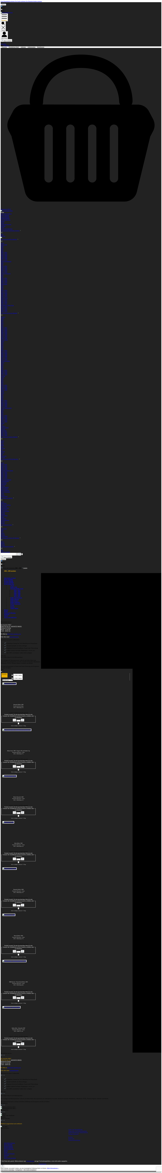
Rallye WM (13, 587)
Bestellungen (40, 47)
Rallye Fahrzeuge (15, 604)
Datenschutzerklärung (74, 1140)
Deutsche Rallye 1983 (18, 706)
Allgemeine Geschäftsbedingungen (77, 1131)
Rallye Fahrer (14, 601)
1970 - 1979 (17, 596)
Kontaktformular (14, 637)
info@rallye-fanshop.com (14, 634)
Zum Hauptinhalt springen (8, 1)
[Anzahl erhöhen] (22, 720)
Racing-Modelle (8, 581)
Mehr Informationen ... (53, 1168)
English (3, 11)
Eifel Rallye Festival (9, 578)
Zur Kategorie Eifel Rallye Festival (10, 230)
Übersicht (4, 47)
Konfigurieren (19, 1170)
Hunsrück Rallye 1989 (18, 891)
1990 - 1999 (17, 593)
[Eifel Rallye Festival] (1, 237)
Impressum (71, 1138)
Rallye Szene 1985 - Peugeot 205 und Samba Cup (18, 752)
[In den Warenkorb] (18, 723)
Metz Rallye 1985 (18, 845)
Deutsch (3, 8)
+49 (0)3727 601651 (16, 626)
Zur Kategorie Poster (6, 525)
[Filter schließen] (1, 671)
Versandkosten (30, 1161)
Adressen (23, 47)
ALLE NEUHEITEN (10, 617)
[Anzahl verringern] (14, 720)
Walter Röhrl (14, 608)
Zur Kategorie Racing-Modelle (9, 313)
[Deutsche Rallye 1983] (9, 683)
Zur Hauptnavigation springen (34, 1)
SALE (12, 585)
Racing (12, 607)
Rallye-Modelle (8, 579)
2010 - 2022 (17, 590)
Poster (6, 611)
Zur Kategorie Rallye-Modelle (9, 239)
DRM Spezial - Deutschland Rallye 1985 (18, 983)
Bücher (6, 610)
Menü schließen (7, 41)
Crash (12, 605)
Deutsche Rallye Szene (16, 588)
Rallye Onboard (15, 602)
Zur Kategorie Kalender (7, 546)
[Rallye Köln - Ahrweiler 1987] (11, 1007)
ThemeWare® (42, 1164)
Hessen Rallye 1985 (18, 937)
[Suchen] (17, 554)
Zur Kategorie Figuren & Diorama (10, 538)
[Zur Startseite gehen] (7, 12)
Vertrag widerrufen (5, 3)
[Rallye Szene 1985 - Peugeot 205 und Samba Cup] (16, 730)
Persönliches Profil (14, 47)
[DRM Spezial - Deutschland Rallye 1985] (14, 961)
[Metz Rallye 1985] (8, 822)
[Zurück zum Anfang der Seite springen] (2, 1166)
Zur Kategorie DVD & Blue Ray (10, 459)
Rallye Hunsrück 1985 (18, 798)
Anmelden (3, 44)
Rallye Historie (14, 599)
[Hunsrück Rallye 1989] (9, 868)
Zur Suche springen (20, 1)
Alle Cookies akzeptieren (30, 1170)
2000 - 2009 (17, 591)
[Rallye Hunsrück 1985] (9, 776)
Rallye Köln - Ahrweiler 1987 (18, 1030)
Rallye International (16, 597)
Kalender (6, 614)
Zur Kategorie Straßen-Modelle (9, 437)
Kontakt (70, 1137)
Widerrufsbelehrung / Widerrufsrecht (78, 1132)
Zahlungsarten (32, 47)
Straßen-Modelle (9, 582)
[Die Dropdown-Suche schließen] (19, 554)
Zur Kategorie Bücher (7, 498)
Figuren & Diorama (10, 613)
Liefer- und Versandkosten (75, 1129)
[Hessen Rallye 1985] (8, 915)
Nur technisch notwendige (7, 1170)
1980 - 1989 (17, 594)
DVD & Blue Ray (9, 584)
